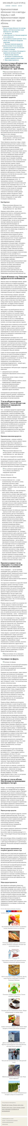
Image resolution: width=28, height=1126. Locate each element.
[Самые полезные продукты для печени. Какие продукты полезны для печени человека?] (14, 1025)
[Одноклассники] (19, 911)
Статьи (20, 5)
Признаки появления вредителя (13, 44)
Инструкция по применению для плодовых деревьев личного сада (14, 57)
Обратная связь (5, 1124)
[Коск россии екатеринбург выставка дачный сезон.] (14, 1059)
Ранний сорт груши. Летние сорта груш (12, 1105)
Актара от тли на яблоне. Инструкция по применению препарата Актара (14, 52)
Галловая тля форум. (9, 49)
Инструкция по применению (10, 908)
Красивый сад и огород (14, 3)
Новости (14, 5)
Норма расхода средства (12, 54)
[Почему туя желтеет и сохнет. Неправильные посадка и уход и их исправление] (14, 1091)
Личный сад (18, 908)
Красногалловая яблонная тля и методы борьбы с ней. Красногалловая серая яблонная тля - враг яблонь (14, 29)
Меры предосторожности (12, 60)
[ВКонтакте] (8, 911)
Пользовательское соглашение (12, 1120)
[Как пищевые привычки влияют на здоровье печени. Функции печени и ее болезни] (14, 925)
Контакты (4, 1120)
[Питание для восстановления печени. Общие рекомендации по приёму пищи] (14, 1009)
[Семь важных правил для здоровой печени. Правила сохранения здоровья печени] (14, 959)
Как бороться (8, 33)
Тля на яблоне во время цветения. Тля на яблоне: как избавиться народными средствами (14, 40)
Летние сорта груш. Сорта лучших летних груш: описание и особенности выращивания (13, 1109)
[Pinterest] (14, 911)
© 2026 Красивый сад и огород (7, 1118)
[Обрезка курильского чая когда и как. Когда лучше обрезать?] (14, 1075)
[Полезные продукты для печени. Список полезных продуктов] (14, 993)
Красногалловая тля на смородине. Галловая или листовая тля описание (13, 46)
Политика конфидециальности (7, 1122)
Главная (7, 5)
